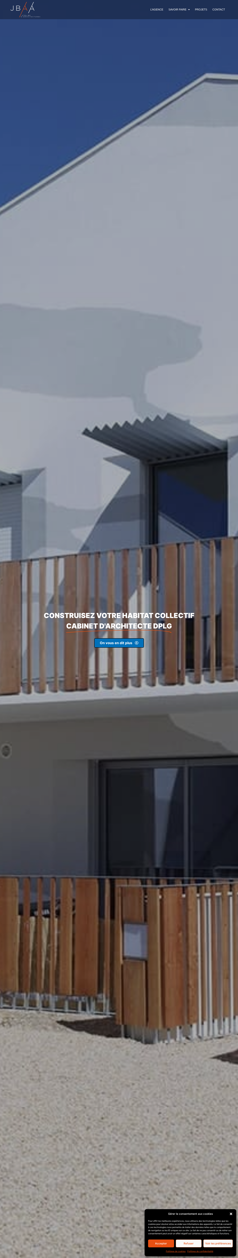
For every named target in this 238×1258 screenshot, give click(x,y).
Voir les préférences (218, 1243)
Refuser (189, 1243)
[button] (231, 1214)
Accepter (161, 1243)
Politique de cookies (176, 1251)
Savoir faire (177, 9)
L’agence (156, 9)
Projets (201, 9)
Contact (218, 9)
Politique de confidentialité (200, 1251)
